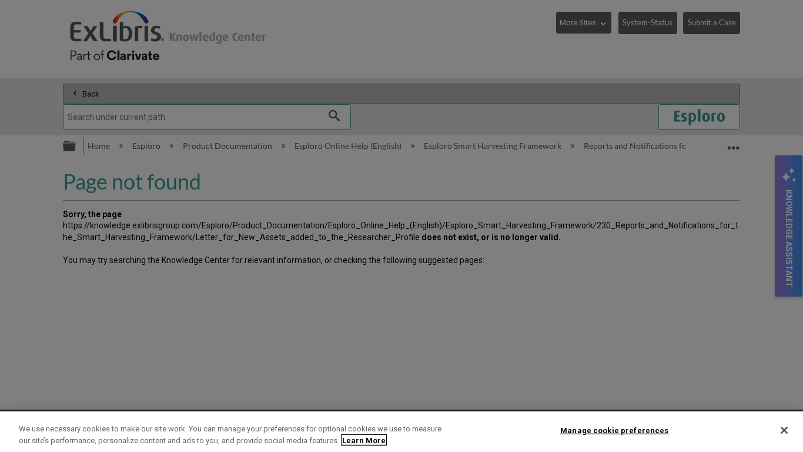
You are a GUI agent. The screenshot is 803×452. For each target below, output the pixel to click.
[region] (401, 431)
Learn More (364, 440)
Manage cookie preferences (614, 430)
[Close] (784, 430)
